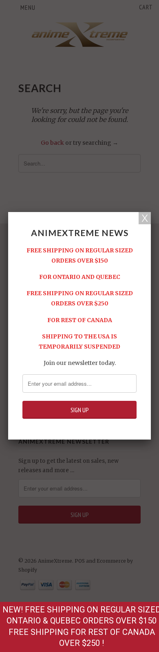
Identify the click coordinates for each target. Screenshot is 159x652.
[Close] (145, 218)
